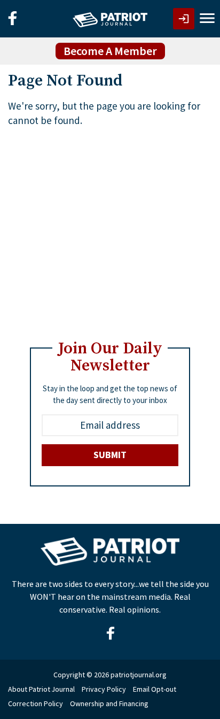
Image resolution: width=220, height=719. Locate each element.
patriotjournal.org (139, 674)
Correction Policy (35, 703)
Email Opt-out (154, 689)
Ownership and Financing (109, 703)
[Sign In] (183, 18)
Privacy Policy (104, 689)
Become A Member (110, 50)
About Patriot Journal (41, 689)
